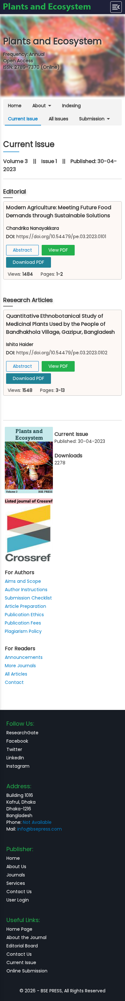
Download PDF (28, 262)
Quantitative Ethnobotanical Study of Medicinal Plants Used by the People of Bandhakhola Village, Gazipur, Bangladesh (60, 324)
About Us (16, 866)
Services (15, 883)
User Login (17, 900)
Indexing (71, 105)
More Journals (20, 665)
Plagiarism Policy (23, 631)
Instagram (17, 766)
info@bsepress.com (39, 829)
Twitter (14, 749)
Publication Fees (23, 623)
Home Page (19, 929)
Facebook (17, 741)
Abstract (22, 250)
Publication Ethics (24, 614)
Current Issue (23, 119)
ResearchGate (22, 732)
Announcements (24, 657)
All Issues (58, 119)
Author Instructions (26, 589)
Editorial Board (22, 946)
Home (14, 105)
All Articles (16, 674)
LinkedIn (15, 758)
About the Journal (26, 937)
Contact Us (19, 891)
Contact (14, 682)
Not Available (37, 822)
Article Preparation (25, 606)
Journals (15, 875)
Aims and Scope (23, 581)
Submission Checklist (28, 598)
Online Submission (26, 971)
